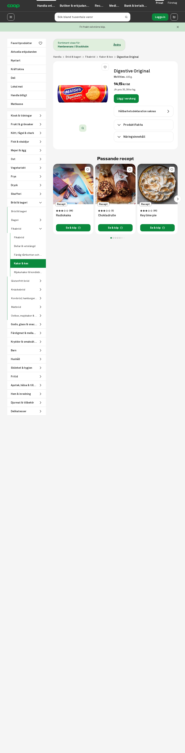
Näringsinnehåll (134, 137)
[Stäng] (178, 27)
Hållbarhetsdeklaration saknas (137, 111)
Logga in (160, 17)
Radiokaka (63, 215)
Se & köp (71, 227)
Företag (172, 2)
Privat (159, 3)
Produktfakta (133, 125)
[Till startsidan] (13, 5)
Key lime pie (148, 215)
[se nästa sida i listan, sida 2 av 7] (177, 199)
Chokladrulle (107, 215)
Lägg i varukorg (126, 98)
